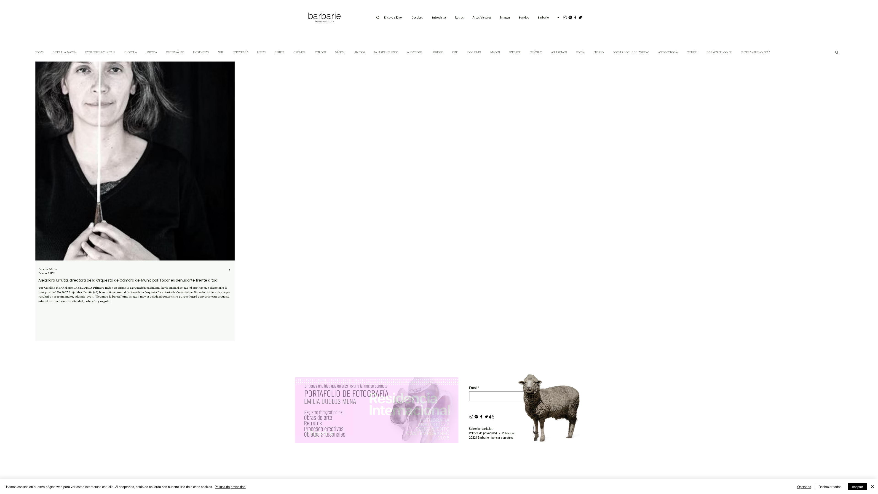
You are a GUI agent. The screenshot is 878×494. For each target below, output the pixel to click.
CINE (455, 52)
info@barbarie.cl (288, 7)
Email (473, 387)
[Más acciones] (231, 271)
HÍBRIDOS (437, 52)
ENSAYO (599, 52)
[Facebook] (575, 17)
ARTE (220, 52)
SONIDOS (320, 52)
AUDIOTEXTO (414, 52)
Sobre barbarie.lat (481, 428)
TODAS (39, 52)
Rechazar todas (830, 486)
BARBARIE (515, 52)
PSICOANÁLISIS (175, 52)
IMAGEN (495, 52)
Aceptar (857, 486)
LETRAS (261, 52)
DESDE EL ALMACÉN (64, 52)
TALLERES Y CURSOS (386, 52)
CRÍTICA (279, 52)
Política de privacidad (230, 486)
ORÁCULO (536, 52)
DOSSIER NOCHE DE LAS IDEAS (631, 52)
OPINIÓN (692, 52)
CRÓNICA (299, 52)
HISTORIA (151, 52)
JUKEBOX (359, 52)
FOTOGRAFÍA (240, 52)
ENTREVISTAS (201, 52)
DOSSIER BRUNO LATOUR (100, 52)
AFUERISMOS (559, 52)
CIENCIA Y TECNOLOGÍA (755, 52)
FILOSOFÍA (130, 52)
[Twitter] (580, 17)
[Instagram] (565, 17)
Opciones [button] (804, 486)
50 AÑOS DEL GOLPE (719, 52)
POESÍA (580, 52)
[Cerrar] (872, 486)
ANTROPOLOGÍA (668, 52)
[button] (506, 17)
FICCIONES (474, 52)
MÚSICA (340, 52)
